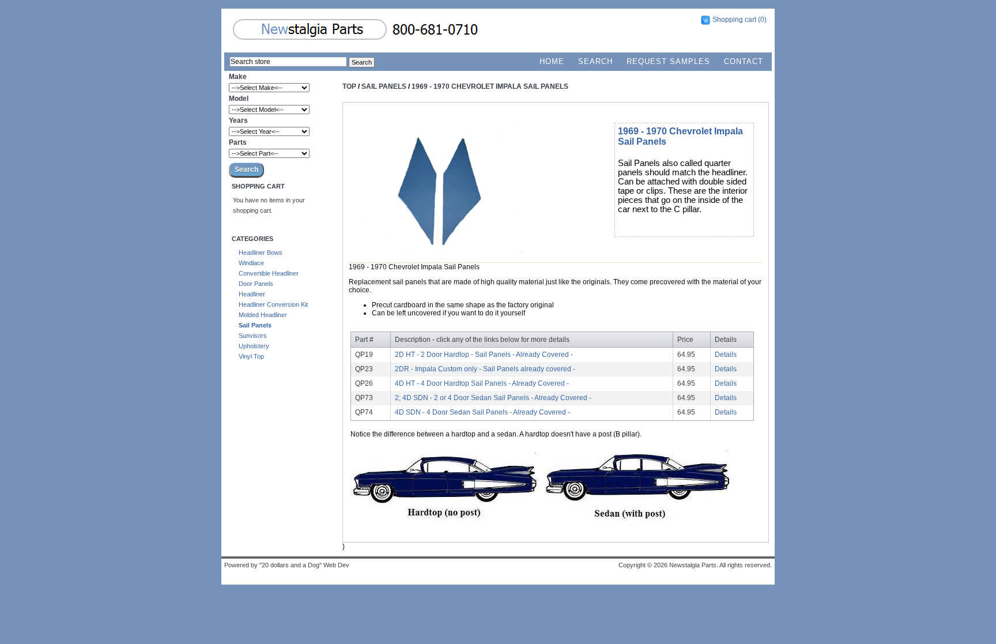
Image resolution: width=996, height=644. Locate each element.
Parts (238, 142)
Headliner (252, 294)
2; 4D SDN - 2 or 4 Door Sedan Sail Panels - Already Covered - (493, 398)
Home (552, 61)
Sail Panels (255, 325)
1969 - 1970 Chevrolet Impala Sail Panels (490, 86)
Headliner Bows (260, 252)
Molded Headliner (263, 314)
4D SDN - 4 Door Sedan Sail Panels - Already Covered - (482, 412)
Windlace (251, 262)
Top (349, 86)
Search (595, 61)
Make (238, 77)
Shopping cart (734, 20)
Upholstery (254, 345)
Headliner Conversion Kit (273, 304)
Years (238, 120)
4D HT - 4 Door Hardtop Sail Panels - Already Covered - (482, 383)
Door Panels (256, 283)
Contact (743, 61)
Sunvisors (253, 335)
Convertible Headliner (269, 273)
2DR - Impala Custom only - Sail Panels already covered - (485, 369)
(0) (762, 20)
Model (238, 99)
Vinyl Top (251, 356)
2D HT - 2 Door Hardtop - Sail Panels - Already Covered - (484, 355)
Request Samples (668, 61)
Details (726, 355)
